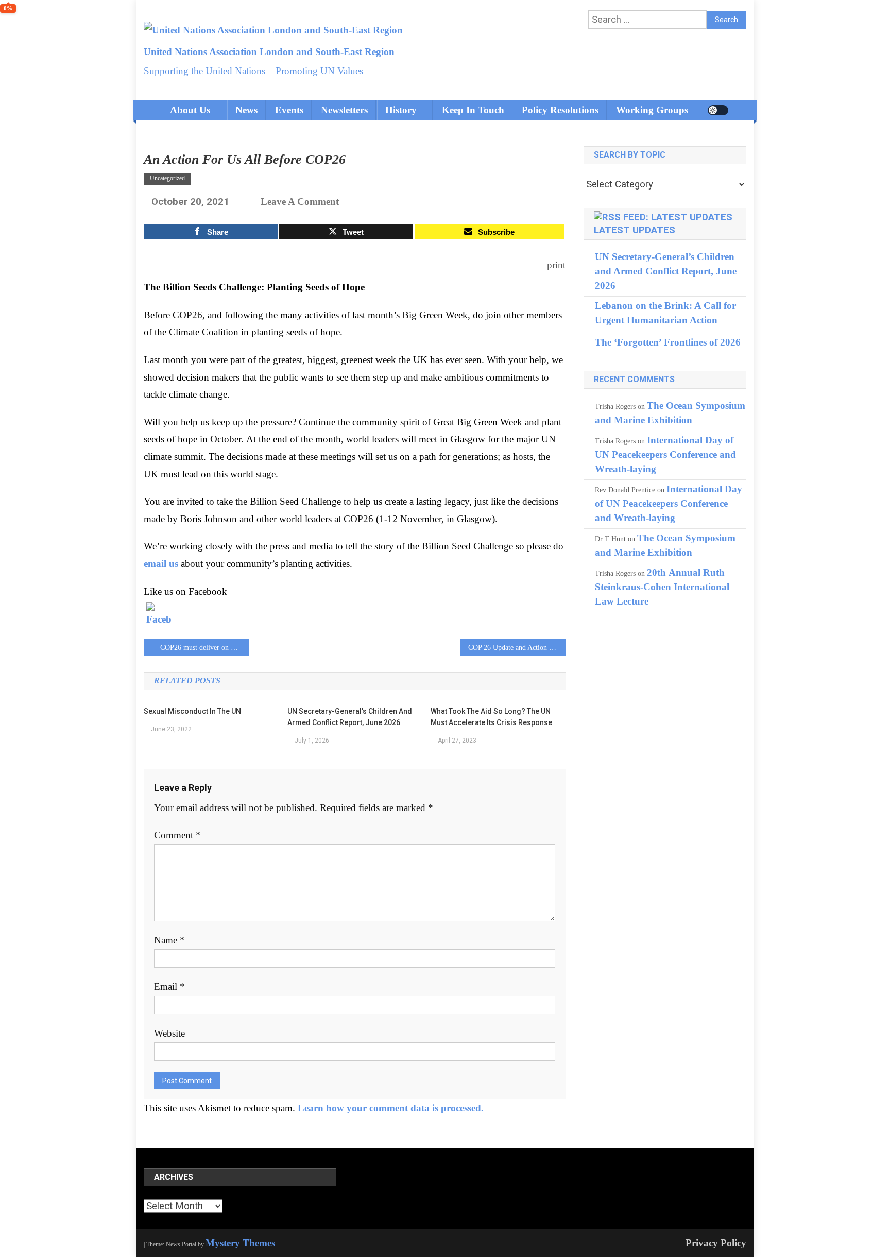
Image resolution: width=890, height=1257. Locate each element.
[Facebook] (159, 615)
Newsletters (344, 110)
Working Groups (652, 110)
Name (169, 940)
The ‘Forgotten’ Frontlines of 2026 (668, 342)
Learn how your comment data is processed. (391, 1108)
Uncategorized (167, 178)
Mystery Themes (240, 1242)
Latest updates (634, 230)
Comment (177, 835)
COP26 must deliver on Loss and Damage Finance (204, 647)
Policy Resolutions (560, 110)
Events (289, 110)
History (401, 110)
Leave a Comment (300, 201)
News (246, 110)
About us (190, 110)
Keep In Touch (473, 110)
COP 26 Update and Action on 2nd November (517, 647)
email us (162, 563)
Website (169, 1033)
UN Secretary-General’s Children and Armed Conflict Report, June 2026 (349, 717)
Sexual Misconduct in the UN (192, 711)
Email (169, 986)
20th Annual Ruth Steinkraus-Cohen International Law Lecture (662, 587)
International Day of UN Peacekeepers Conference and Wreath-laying (665, 454)
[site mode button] (718, 110)
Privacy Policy (716, 1242)
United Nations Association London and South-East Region (269, 51)
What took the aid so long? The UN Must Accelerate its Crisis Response (491, 717)
